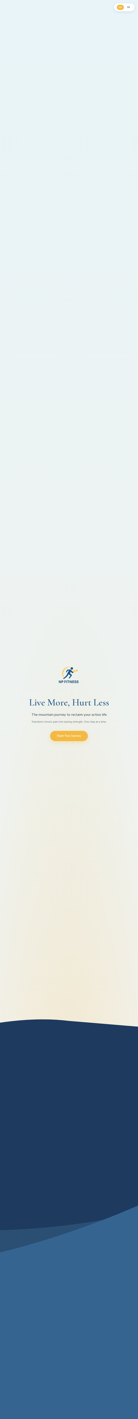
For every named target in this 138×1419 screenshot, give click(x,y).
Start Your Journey (69, 736)
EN (120, 7)
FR (128, 7)
